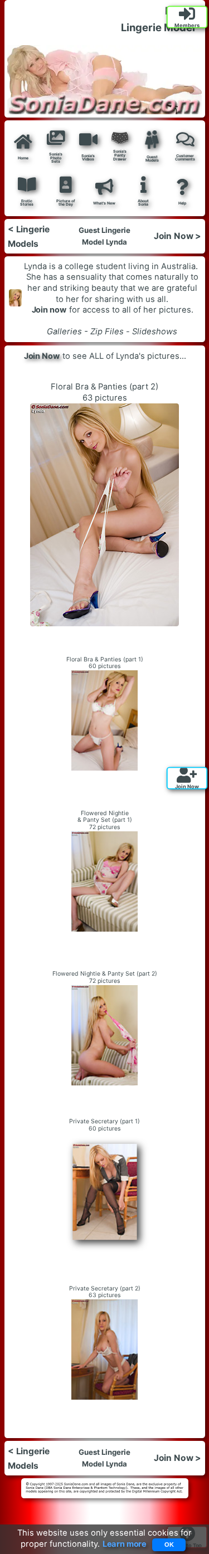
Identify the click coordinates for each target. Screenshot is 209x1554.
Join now (48, 310)
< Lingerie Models (28, 236)
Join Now (41, 356)
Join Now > (177, 236)
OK (169, 1544)
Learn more (125, 1545)
